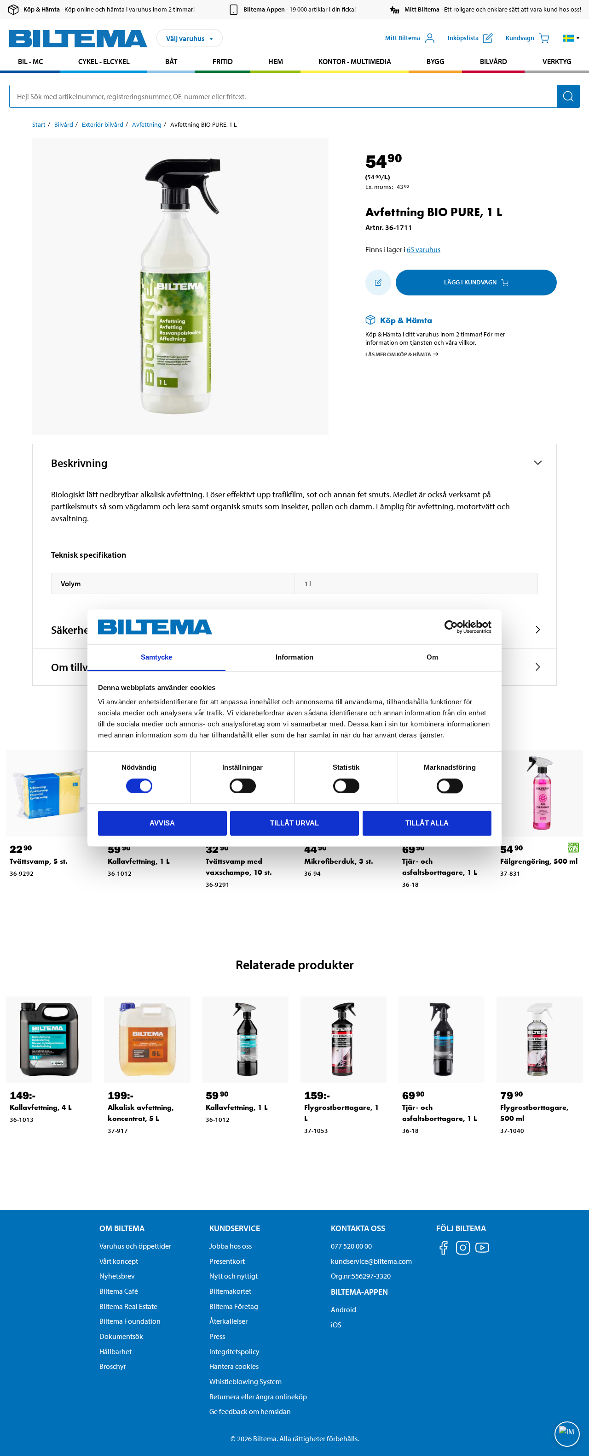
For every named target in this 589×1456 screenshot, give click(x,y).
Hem (275, 61)
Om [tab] (432, 657)
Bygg (436, 61)
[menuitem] (30, 62)
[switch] (243, 785)
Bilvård (493, 61)
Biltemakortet (230, 1291)
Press (217, 1336)
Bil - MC (30, 61)
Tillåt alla (427, 823)
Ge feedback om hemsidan (250, 1411)
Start (39, 124)
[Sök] (568, 96)
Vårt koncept (118, 1261)
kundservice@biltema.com (371, 1261)
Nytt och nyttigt (233, 1275)
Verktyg (557, 61)
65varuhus (423, 249)
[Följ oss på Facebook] (443, 1249)
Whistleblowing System (245, 1381)
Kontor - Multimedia (354, 61)
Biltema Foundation (130, 1321)
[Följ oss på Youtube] (482, 1252)
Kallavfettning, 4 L (41, 1107)
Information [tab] (294, 657)
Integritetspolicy (234, 1351)
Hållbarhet (115, 1351)
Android (343, 1309)
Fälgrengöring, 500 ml (538, 861)
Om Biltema (121, 1228)
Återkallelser (228, 1321)
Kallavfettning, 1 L (139, 861)
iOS (336, 1324)
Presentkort (227, 1261)
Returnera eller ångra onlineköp (258, 1396)
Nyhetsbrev (117, 1275)
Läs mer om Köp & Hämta (398, 354)
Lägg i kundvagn (470, 282)
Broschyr (112, 1366)
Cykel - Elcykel (104, 61)
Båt (171, 61)
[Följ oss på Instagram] (463, 1249)
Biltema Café (118, 1291)
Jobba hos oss (230, 1245)
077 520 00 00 (351, 1245)
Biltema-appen (359, 1291)
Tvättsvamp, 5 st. (39, 861)
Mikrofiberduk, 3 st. (338, 861)
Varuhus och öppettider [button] (135, 1245)
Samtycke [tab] (157, 657)
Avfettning (147, 124)
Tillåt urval (294, 823)
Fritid (223, 61)
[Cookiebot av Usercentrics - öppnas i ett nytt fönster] (451, 627)
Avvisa (162, 823)
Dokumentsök (121, 1336)
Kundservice (234, 1228)
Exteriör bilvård (102, 124)
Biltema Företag (233, 1306)
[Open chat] (567, 1434)
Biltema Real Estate (128, 1306)
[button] (571, 38)
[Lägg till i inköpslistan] (378, 282)
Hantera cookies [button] (234, 1366)
